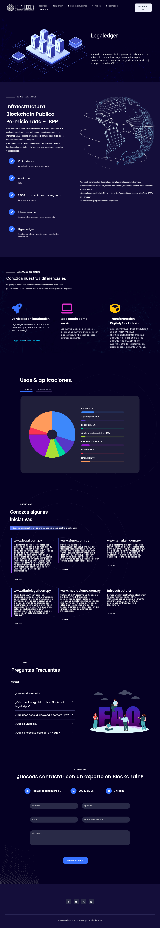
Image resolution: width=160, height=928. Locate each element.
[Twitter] (76, 901)
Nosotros (43, 6)
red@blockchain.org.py (46, 791)
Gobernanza (112, 6)
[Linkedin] (91, 901)
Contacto (43, 9)
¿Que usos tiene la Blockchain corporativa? (42, 715)
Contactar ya (143, 7)
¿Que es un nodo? (26, 724)
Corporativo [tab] (26, 389)
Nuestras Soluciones (77, 6)
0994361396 (86, 791)
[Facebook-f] (68, 901)
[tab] (45, 693)
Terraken (36, 340)
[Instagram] (83, 901)
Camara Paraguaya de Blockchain (80, 920)
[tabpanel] (80, 435)
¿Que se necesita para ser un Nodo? (37, 732)
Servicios (96, 6)
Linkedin (119, 791)
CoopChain (57, 6)
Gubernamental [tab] (44, 389)
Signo (22, 340)
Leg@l (15, 340)
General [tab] (15, 682)
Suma (28, 340)
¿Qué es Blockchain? (27, 693)
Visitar (18, 579)
